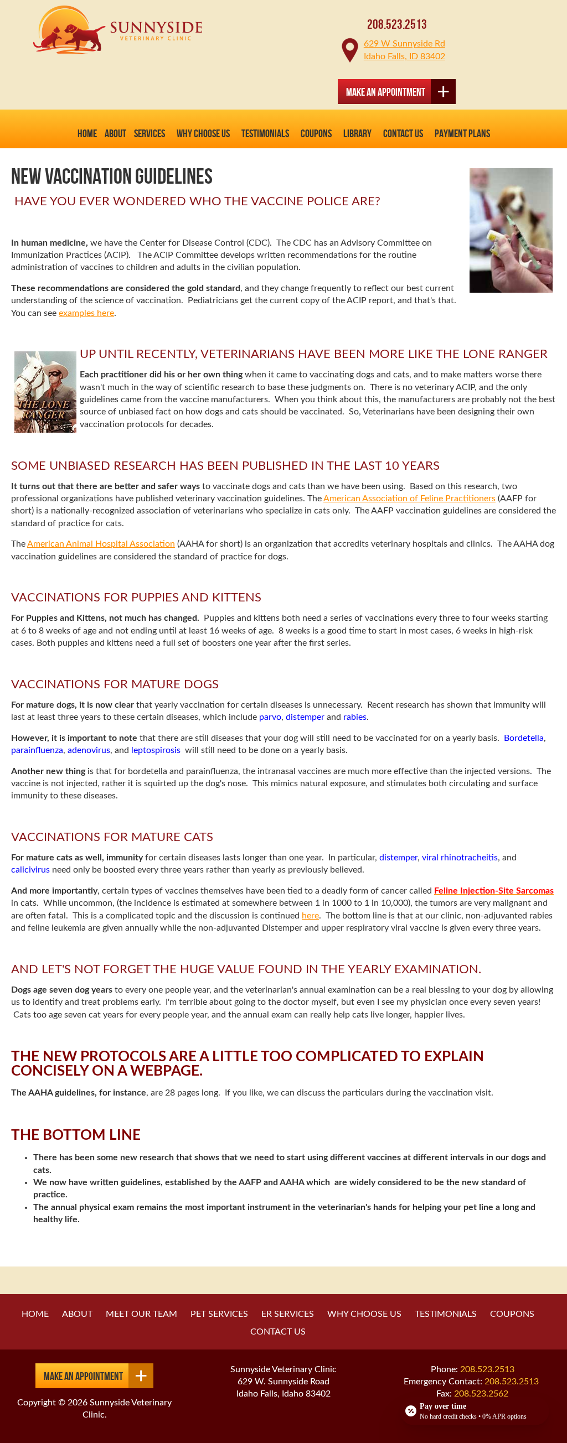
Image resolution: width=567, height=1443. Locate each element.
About (77, 1314)
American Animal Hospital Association (101, 543)
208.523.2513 (397, 24)
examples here (86, 313)
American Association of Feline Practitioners (409, 498)
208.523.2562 (481, 1393)
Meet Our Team (141, 1314)
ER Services (287, 1314)
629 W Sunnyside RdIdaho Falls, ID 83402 (404, 49)
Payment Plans (462, 133)
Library (357, 133)
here (310, 915)
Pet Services (219, 1314)
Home (87, 133)
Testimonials (265, 133)
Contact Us (403, 133)
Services (149, 133)
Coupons (316, 133)
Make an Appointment (385, 92)
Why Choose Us (203, 133)
